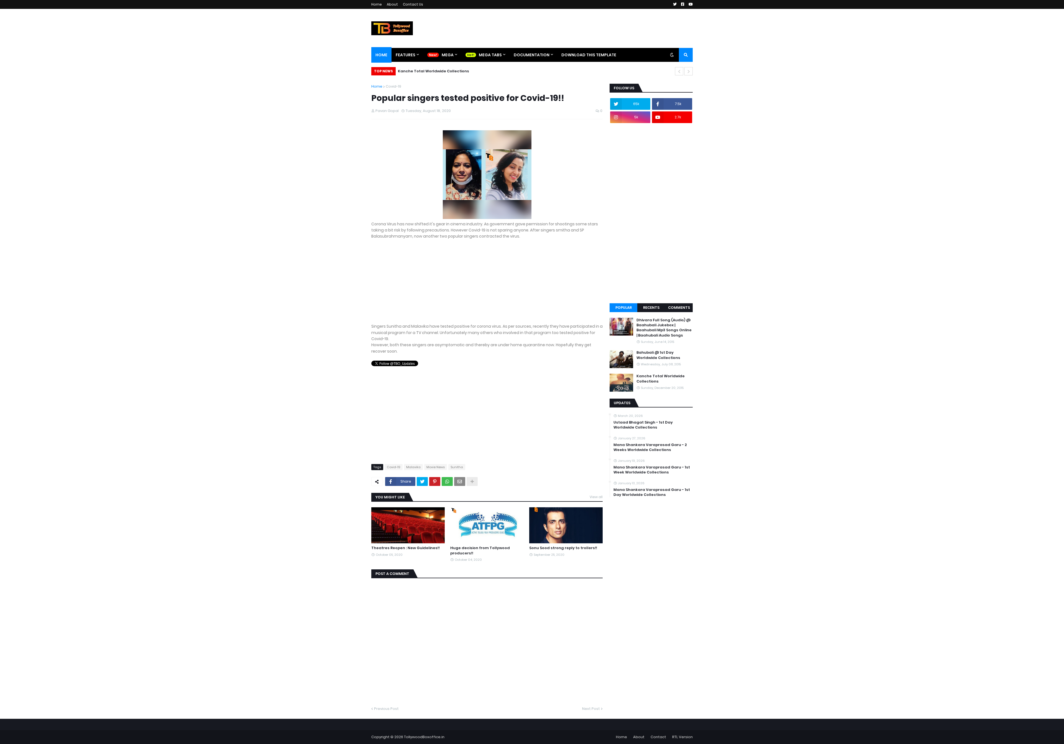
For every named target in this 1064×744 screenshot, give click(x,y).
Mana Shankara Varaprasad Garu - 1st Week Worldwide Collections (651, 470)
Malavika (413, 467)
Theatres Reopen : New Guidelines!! (405, 548)
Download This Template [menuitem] (588, 55)
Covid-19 (393, 86)
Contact (658, 737)
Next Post (591, 708)
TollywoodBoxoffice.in (424, 737)
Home (376, 4)
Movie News (435, 467)
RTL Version (682, 737)
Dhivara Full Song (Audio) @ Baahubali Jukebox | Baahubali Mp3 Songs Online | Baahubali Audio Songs (664, 328)
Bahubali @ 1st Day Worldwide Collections (658, 355)
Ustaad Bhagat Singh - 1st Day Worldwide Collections (643, 425)
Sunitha (457, 467)
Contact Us (413, 4)
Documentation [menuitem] (531, 55)
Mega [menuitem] (448, 55)
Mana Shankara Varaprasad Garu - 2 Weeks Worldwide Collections (650, 447)
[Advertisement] (487, 284)
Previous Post (386, 708)
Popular (623, 307)
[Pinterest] (434, 481)
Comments (679, 307)
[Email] (459, 481)
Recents (651, 307)
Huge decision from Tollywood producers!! (480, 551)
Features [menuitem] (405, 55)
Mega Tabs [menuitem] (490, 55)
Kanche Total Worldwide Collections (433, 71)
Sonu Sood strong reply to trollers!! (563, 548)
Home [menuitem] (381, 55)
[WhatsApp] (447, 481)
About (392, 4)
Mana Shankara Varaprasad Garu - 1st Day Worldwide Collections (651, 492)
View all (596, 497)
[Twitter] (422, 481)
